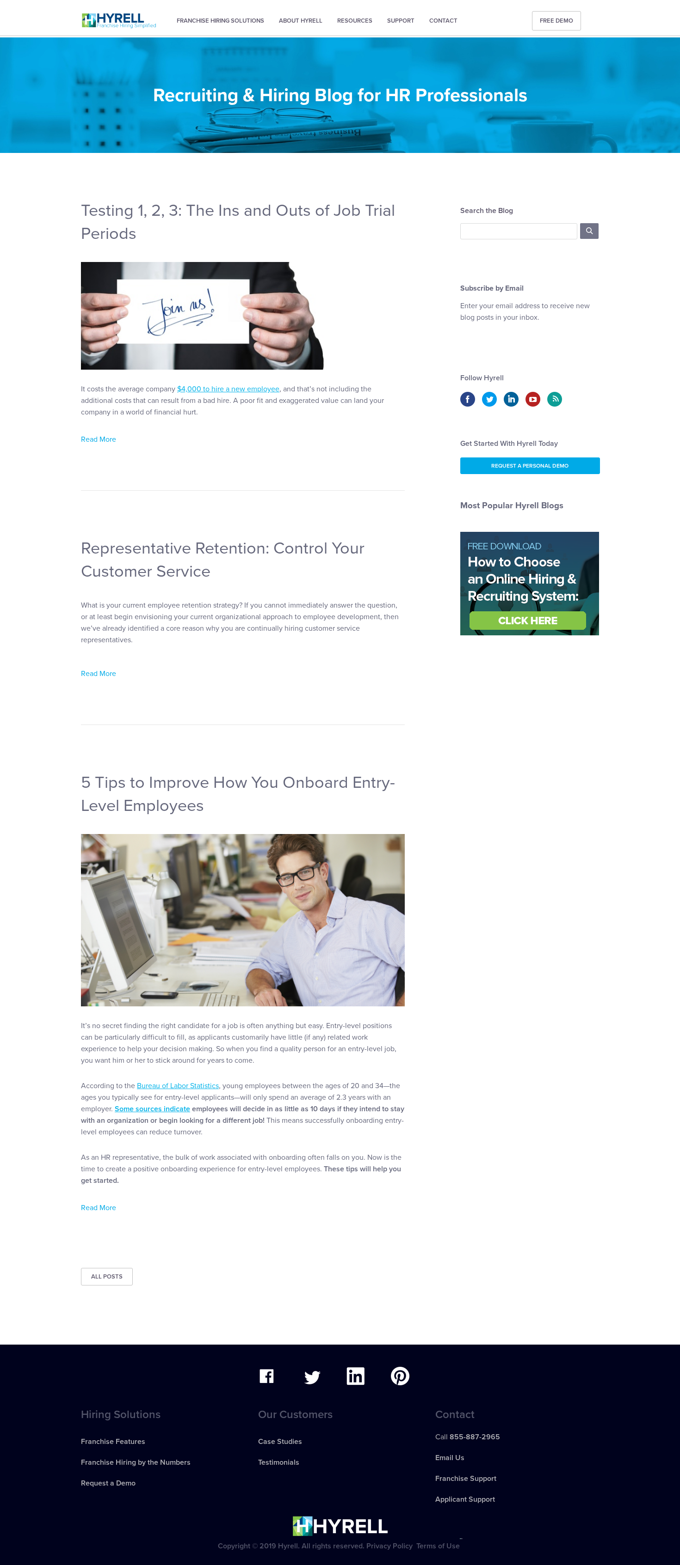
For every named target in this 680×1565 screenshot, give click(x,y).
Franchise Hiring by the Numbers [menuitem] (136, 1462)
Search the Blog (486, 210)
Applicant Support (465, 1499)
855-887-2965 (475, 1437)
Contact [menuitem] (443, 20)
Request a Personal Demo (530, 466)
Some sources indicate (152, 1109)
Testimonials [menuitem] (278, 1462)
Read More (98, 439)
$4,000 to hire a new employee (228, 389)
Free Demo (556, 20)
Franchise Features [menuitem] (113, 1441)
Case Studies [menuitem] (280, 1441)
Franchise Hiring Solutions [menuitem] (220, 20)
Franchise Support (465, 1478)
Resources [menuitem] (354, 20)
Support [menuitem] (400, 20)
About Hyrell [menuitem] (300, 20)
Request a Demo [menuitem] (108, 1483)
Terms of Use (438, 1546)
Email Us (449, 1457)
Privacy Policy (389, 1546)
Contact (455, 1414)
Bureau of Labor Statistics (178, 1085)
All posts (107, 1276)
